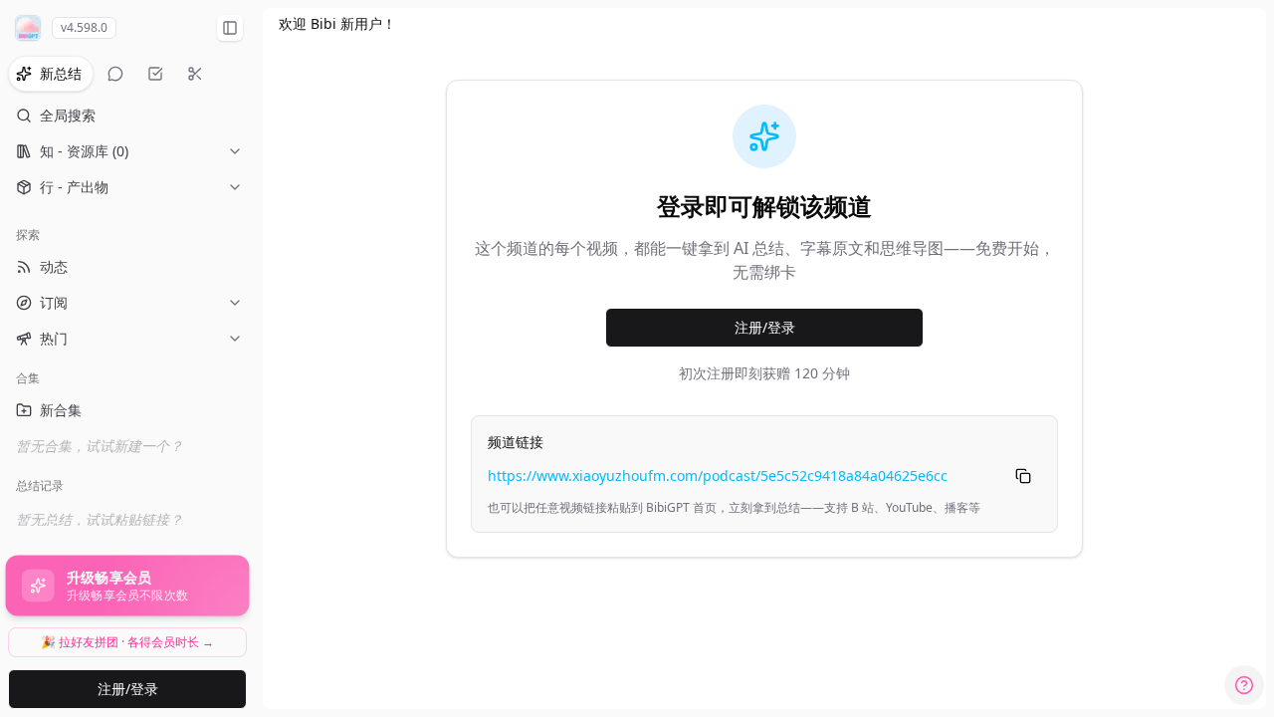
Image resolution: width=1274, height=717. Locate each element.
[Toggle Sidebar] (255, 358)
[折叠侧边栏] (230, 28)
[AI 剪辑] (195, 74)
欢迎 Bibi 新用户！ (337, 23)
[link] (337, 24)
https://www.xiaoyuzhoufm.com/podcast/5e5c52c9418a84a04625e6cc (718, 475)
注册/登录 (128, 688)
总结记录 (40, 486)
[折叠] (139, 378)
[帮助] (1244, 685)
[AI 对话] (115, 74)
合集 (28, 378)
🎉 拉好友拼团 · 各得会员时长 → (127, 641)
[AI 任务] (155, 74)
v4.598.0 (84, 27)
